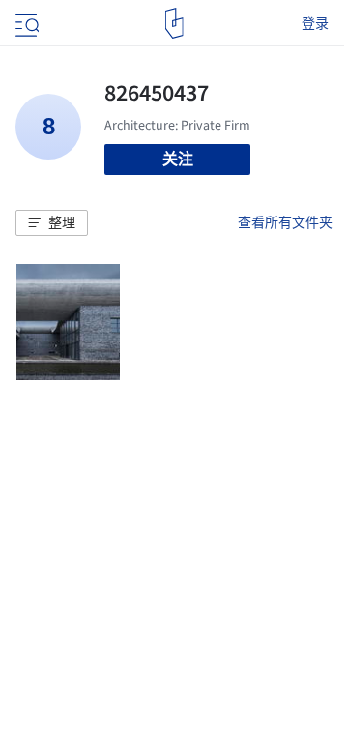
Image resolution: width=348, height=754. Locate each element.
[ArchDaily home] (174, 23)
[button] (51, 223)
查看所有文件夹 (285, 222)
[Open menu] (25, 23)
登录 (315, 23)
